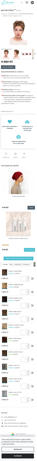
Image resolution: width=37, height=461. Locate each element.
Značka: (12, 16)
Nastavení (18, 449)
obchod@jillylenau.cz (10, 417)
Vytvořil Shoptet (20, 434)
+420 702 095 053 (10, 420)
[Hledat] (22, 3)
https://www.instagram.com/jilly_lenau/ (16, 426)
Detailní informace (6, 111)
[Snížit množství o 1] (28, 280)
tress (25, 82)
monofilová (15, 82)
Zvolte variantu (8, 67)
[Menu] (32, 3)
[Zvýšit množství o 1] (28, 277)
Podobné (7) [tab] (17, 264)
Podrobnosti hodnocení (26, 14)
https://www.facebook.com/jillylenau (15, 423)
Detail (31, 208)
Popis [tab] (11, 264)
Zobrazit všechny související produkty (18, 258)
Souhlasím (18, 456)
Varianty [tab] (5, 264)
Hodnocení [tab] (26, 264)
